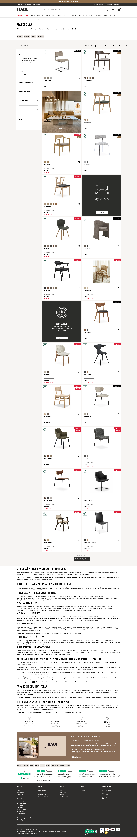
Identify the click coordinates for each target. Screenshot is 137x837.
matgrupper (57, 707)
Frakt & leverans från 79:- (96, 5)
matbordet (114, 642)
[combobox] (112, 46)
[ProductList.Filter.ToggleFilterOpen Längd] (37, 118)
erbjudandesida (75, 705)
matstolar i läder (82, 577)
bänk (45, 667)
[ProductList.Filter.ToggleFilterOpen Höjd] (37, 109)
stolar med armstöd (42, 642)
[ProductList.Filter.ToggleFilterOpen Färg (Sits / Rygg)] (37, 100)
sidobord (98, 677)
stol (33, 572)
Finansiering (36, 5)
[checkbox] (28, 59)
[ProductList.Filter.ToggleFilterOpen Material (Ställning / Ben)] (37, 82)
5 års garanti (108, 5)
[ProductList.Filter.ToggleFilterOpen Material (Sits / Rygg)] (37, 91)
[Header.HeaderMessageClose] (135, 2)
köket (79, 617)
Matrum (32, 19)
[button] (79, 78)
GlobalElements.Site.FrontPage (23, 19)
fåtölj (33, 682)
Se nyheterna (62, 128)
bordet (88, 574)
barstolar (29, 672)
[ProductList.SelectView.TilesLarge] (96, 46)
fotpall (93, 677)
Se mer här (101, 212)
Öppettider (19, 5)
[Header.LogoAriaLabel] (22, 9)
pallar (41, 677)
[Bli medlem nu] (42, 746)
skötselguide (79, 692)
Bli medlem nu (76, 757)
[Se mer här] (101, 195)
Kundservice (27, 5)
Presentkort (117, 5)
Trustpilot (65, 1)
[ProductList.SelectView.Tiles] (99, 46)
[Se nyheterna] (61, 112)
